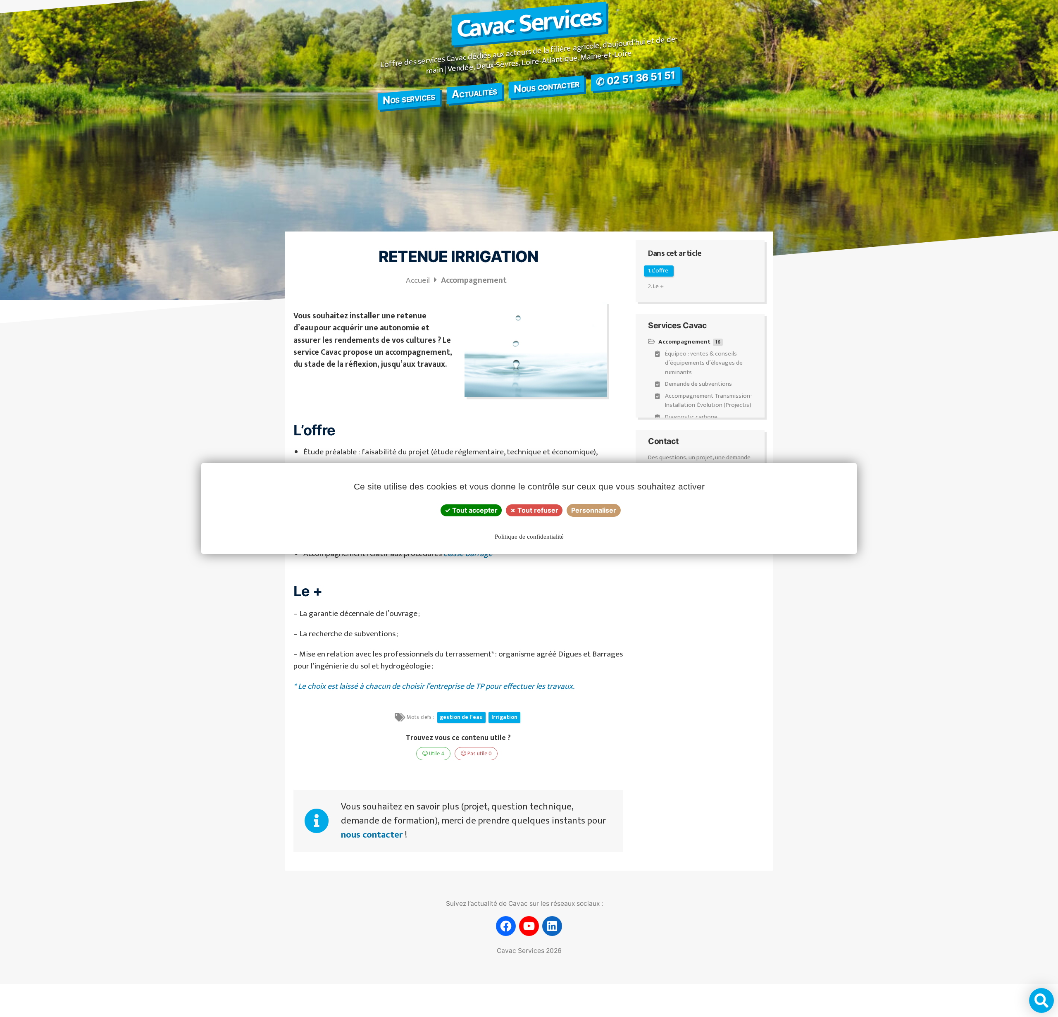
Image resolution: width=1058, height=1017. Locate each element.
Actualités (474, 92)
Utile (436, 753)
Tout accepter (474, 510)
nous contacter (372, 835)
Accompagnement (474, 280)
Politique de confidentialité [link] (529, 536)
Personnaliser (593, 510)
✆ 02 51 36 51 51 (635, 78)
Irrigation (504, 717)
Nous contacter (546, 86)
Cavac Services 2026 (529, 951)
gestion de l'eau (461, 717)
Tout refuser (537, 510)
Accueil (418, 280)
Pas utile (479, 753)
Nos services (409, 98)
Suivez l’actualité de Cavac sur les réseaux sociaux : (524, 903)
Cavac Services (529, 24)
